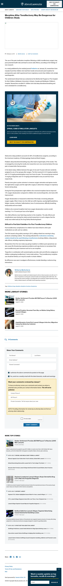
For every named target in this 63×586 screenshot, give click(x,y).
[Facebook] (17, 557)
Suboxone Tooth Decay (22, 9)
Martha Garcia (21, 53)
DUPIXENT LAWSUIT (20, 491)
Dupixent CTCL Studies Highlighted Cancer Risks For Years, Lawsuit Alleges (26, 494)
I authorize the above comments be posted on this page (27, 372)
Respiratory (34, 286)
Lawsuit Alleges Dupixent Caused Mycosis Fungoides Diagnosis (23, 503)
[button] (54, 4)
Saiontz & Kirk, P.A (20, 577)
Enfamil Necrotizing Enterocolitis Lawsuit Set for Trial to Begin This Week (26, 463)
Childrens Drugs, (12, 286)
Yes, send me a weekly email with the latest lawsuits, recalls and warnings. (33, 376)
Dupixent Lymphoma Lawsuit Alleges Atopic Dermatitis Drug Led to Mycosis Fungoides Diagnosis (35, 477)
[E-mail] (20, 557)
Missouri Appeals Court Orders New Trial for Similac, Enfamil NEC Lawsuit (26, 458)
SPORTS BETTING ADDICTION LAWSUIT (25, 525)
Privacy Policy (9, 566)
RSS (6, 571)
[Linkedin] (11, 557)
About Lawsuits (9, 9)
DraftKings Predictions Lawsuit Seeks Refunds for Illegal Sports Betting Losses (27, 528)
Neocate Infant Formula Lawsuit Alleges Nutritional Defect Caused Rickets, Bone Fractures (30, 467)
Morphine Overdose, (26, 286)
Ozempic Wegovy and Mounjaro (50, 9)
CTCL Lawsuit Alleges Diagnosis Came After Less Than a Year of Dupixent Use (27, 499)
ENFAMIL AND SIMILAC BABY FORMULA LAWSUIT (27, 455)
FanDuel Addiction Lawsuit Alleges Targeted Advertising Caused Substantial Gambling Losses (33, 511)
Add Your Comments (33, 53)
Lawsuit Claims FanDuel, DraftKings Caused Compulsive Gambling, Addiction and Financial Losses (32, 537)
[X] (14, 557)
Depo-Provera (35, 9)
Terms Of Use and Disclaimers (13, 569)
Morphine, (18, 286)
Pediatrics (34, 68)
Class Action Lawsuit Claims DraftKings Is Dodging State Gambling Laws (25, 533)
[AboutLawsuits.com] (31, 4)
